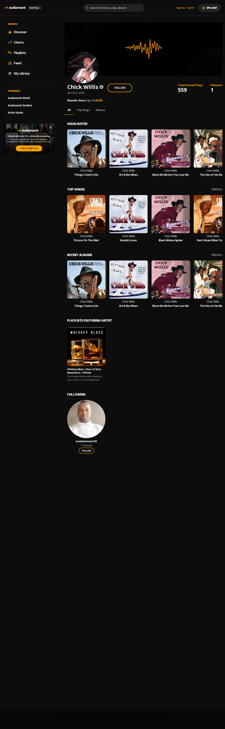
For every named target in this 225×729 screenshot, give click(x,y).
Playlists (20, 52)
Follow (119, 88)
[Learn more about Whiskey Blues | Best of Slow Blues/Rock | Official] (86, 347)
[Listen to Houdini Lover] (128, 214)
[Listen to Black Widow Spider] (171, 214)
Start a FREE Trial (29, 148)
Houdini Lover (128, 240)
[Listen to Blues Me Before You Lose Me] (171, 148)
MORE (99, 100)
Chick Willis (86, 170)
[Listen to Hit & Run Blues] (128, 148)
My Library (22, 73)
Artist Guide (15, 112)
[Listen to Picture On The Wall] (86, 214)
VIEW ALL (216, 189)
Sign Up (181, 8)
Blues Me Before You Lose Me (170, 174)
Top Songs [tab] (83, 110)
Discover (20, 32)
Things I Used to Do (86, 174)
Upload (211, 8)
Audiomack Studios (20, 105)
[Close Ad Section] (50, 127)
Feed (17, 63)
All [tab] (69, 110)
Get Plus (35, 7)
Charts (19, 42)
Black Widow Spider (171, 240)
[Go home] (15, 7)
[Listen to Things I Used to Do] (86, 148)
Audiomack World (19, 98)
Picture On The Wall (86, 240)
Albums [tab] (100, 110)
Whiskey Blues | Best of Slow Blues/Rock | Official (84, 370)
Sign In (190, 8)
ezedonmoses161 (86, 441)
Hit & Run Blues (128, 174)
